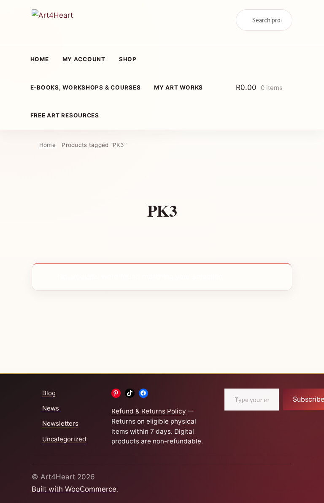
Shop (128, 59)
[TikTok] (130, 393)
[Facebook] (143, 393)
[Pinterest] (116, 393)
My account (83, 59)
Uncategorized (64, 439)
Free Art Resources (64, 115)
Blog (49, 393)
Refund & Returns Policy (148, 411)
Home (39, 59)
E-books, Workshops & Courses (85, 87)
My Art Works (178, 87)
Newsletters (60, 423)
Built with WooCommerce (74, 489)
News (50, 408)
